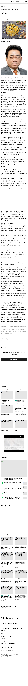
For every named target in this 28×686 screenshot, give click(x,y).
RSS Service (13, 628)
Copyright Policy (4, 638)
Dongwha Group (11, 643)
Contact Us (14, 623)
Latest (7, 389)
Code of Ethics (4, 635)
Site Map (3, 630)
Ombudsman (11, 635)
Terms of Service (16, 636)
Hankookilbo (4, 643)
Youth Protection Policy (6, 636)
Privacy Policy (18, 635)
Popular (20, 389)
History (9, 623)
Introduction (4, 623)
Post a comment (14, 359)
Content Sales (20, 628)
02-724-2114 (5, 653)
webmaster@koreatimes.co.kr (14, 651)
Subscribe (3, 628)
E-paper (8, 628)
